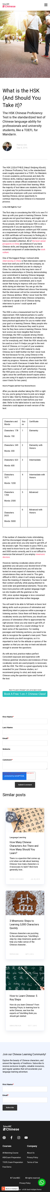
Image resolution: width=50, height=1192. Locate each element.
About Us (30, 1153)
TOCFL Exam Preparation (13, 1162)
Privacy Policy (32, 1157)
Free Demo (7, 1167)
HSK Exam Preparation (12, 1157)
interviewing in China (12, 261)
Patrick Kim (22, 145)
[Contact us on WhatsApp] (42, 1182)
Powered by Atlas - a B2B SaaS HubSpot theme (25, 1189)
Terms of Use (32, 1162)
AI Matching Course (10, 1153)
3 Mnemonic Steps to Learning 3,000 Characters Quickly (24, 924)
